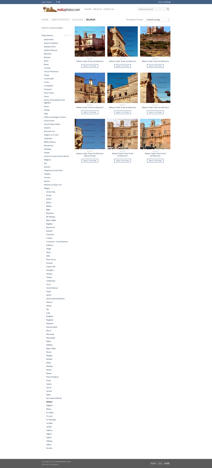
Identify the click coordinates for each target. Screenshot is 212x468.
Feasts (46, 106)
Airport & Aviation (51, 43)
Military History (50, 142)
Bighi (48, 210)
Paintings (47, 149)
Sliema (48, 409)
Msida (48, 363)
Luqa (48, 313)
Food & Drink (49, 121)
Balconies (47, 54)
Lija (47, 309)
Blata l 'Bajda (51, 220)
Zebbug (49, 441)
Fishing (46, 110)
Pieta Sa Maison (52, 377)
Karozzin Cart (49, 131)
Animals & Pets (50, 47)
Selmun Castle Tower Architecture (89, 61)
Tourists (47, 177)
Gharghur (50, 270)
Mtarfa (49, 370)
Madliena (49, 316)
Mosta (48, 352)
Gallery (88, 9)
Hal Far (49, 295)
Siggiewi (49, 405)
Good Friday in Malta (52, 124)
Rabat (48, 395)
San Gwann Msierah (54, 398)
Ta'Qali (48, 427)
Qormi (48, 388)
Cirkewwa (50, 234)
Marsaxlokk (50, 338)
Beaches (47, 57)
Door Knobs (49, 93)
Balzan (48, 202)
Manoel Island (51, 327)
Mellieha (49, 345)
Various (47, 181)
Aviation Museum (50, 50)
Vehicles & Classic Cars (53, 185)
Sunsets (47, 167)
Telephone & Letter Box (53, 170)
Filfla (48, 256)
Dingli (48, 249)
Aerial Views (49, 39)
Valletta (49, 430)
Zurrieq (49, 448)
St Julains (49, 413)
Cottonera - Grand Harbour (57, 242)
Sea (45, 163)
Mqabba (49, 356)
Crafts (46, 82)
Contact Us (108, 9)
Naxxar (49, 373)
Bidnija (48, 206)
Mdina (48, 341)
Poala (48, 380)
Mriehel (49, 359)
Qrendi (49, 391)
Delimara (49, 245)
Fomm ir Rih (50, 267)
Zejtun (48, 444)
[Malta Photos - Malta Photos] (61, 9)
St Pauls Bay (51, 420)
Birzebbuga (50, 217)
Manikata (49, 323)
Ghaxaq (49, 274)
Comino (49, 238)
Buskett (49, 231)
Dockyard (48, 89)
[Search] (168, 9)
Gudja (48, 291)
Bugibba (49, 224)
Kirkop (49, 306)
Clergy (46, 75)
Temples (47, 174)
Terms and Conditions (50, 464)
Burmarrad (50, 227)
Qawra (49, 384)
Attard (49, 199)
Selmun (49, 402)
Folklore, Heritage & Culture (55, 117)
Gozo (48, 284)
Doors (46, 96)
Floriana (49, 263)
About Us (97, 9)
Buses (46, 64)
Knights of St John (51, 135)
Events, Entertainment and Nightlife (54, 101)
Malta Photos (60, 19)
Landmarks (48, 138)
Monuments (48, 145)
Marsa (48, 331)
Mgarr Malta (51, 348)
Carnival (47, 68)
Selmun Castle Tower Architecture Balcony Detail (89, 154)
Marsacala (50, 334)
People (47, 153)
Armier (49, 195)
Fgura (48, 252)
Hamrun (49, 302)
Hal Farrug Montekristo (55, 299)
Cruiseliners (48, 86)
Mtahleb (49, 366)
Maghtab (49, 320)
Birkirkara (50, 213)
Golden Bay (50, 281)
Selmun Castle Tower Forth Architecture (122, 154)
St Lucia (49, 416)
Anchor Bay (50, 192)
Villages (77, 19)
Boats (46, 61)
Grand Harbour (52, 288)
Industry (47, 128)
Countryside (49, 79)
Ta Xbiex (49, 423)
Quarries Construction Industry (56, 156)
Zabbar (49, 437)
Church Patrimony (51, 71)
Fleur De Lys (51, 259)
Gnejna (49, 277)
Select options (89, 66)
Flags (46, 113)
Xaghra (49, 434)
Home (45, 19)
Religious (47, 160)
